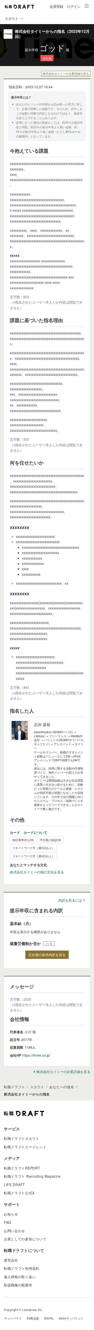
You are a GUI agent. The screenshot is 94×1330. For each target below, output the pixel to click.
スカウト (37, 1086)
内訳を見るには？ (71, 900)
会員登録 (56, 6)
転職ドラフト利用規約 (21, 1268)
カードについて (35, 832)
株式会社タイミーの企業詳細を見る (66, 73)
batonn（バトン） (71, 1318)
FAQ (7, 1222)
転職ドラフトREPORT (22, 1168)
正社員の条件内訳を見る (47, 954)
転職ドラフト (14, 1086)
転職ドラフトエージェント (25, 1146)
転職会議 (33, 1318)
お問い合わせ (14, 1230)
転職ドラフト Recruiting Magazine (32, 1176)
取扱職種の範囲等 (18, 1285)
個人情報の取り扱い (20, 1276)
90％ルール (73, 131)
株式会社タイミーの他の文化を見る (37, 872)
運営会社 (11, 1260)
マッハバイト (13, 1318)
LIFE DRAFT (14, 1184)
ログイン (74, 6)
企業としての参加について (25, 1238)
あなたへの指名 (61, 1086)
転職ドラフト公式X (19, 1192)
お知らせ (11, 1214)
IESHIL (49, 1318)
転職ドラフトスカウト (21, 1138)
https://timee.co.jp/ (36, 1055)
